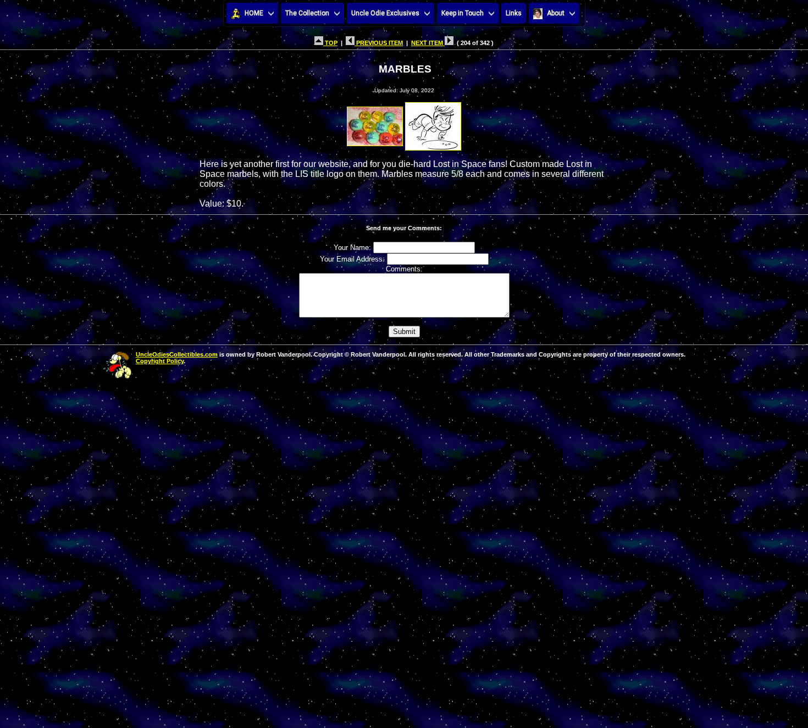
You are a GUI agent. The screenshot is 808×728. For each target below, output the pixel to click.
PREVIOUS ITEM (379, 43)
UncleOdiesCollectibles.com (177, 354)
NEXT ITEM (428, 43)
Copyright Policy (160, 361)
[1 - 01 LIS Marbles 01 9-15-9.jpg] (375, 123)
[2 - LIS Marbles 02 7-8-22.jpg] (433, 123)
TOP (330, 43)
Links (514, 13)
